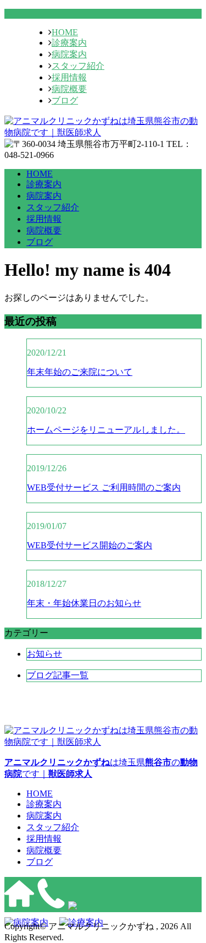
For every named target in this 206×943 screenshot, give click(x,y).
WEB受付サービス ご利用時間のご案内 (104, 487)
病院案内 (69, 54)
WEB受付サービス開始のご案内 (89, 545)
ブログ (65, 100)
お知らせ (44, 653)
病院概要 (69, 89)
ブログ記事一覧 (57, 675)
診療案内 (69, 42)
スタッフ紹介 (78, 65)
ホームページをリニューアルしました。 (106, 429)
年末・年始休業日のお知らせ (84, 603)
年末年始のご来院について (79, 372)
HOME (65, 32)
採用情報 (69, 77)
